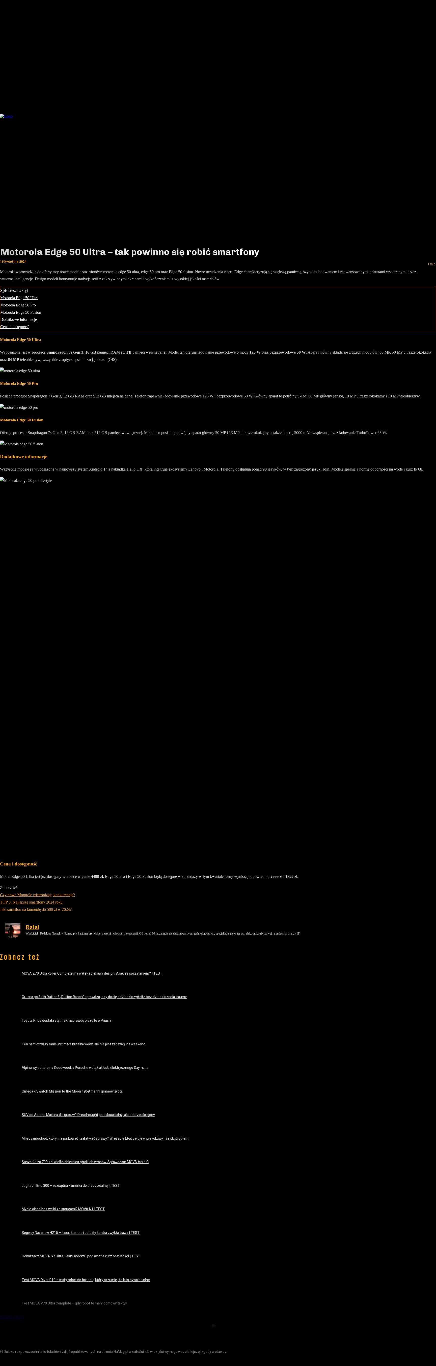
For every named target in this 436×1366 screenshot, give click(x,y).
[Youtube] (38, 1360)
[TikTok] (27, 1360)
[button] (361, 115)
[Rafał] (12, 930)
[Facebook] (4, 1360)
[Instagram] (15, 1360)
